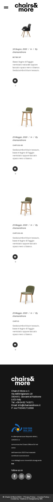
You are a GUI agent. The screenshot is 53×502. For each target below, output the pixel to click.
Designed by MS (36, 499)
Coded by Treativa (18, 499)
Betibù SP (17, 57)
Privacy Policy (29, 497)
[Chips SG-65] (26, 203)
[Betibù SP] (26, 31)
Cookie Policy (43, 497)
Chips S (16, 321)
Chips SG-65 (18, 233)
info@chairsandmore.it (29, 405)
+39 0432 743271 (25, 402)
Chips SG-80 (18, 145)
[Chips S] (26, 291)
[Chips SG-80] (26, 115)
